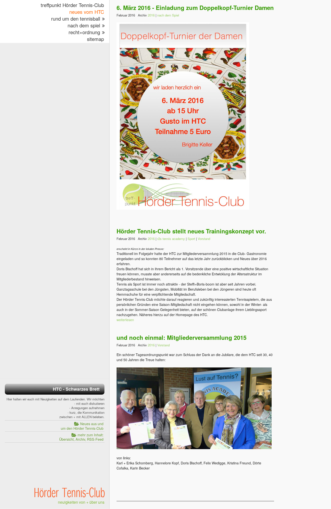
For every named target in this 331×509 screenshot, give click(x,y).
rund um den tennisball (75, 18)
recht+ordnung (84, 32)
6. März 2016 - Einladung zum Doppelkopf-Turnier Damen (195, 7)
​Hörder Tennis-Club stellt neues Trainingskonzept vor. (191, 231)
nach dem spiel (84, 25)
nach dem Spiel (168, 15)
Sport (191, 238)
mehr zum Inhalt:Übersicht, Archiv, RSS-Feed (81, 437)
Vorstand (204, 238)
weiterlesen (125, 319)
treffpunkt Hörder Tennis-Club (72, 4)
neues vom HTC (86, 11)
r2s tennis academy (171, 238)
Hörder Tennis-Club (69, 492)
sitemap (95, 38)
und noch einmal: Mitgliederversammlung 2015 (181, 337)
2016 (151, 15)
